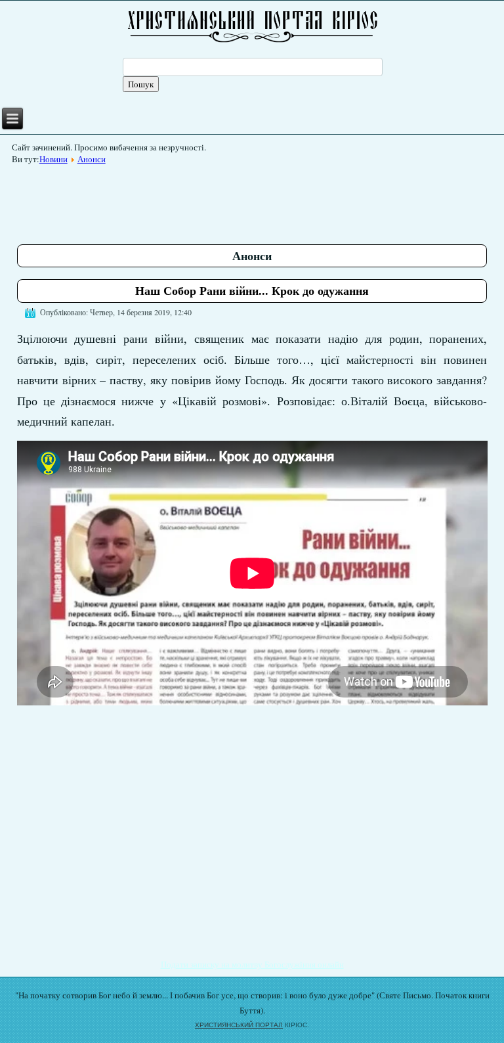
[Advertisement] (256, 199)
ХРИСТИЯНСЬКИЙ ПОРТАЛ (239, 1025)
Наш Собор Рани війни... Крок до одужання (252, 290)
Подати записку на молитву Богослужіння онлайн (252, 964)
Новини (53, 159)
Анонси (91, 159)
